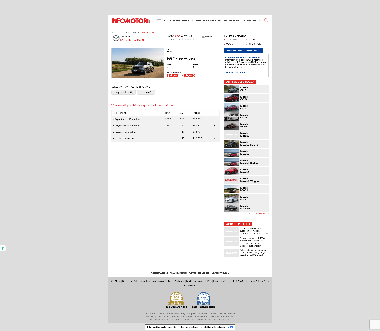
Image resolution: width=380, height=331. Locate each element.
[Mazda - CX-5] (231, 107)
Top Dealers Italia (246, 281)
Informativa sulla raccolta (161, 327)
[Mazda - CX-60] (231, 116)
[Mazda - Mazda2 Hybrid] (231, 144)
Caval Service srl (165, 319)
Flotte (222, 20)
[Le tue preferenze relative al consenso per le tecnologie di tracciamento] (3, 248)
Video (251, 40)
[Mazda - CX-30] (231, 98)
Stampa (208, 37)
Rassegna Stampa (155, 281)
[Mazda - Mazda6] (231, 171)
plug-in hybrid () (123, 92)
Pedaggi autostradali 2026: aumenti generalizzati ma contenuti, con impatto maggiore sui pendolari (252, 242)
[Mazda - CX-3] (231, 89)
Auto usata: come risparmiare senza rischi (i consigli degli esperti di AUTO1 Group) (254, 252)
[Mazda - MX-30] (231, 189)
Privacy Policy (262, 281)
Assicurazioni (159, 273)
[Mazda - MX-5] (231, 198)
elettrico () (146, 92)
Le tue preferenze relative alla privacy (203, 327)
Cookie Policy (190, 286)
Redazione (127, 281)
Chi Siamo (116, 281)
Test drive (232, 40)
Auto (167, 20)
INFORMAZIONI (256, 44)
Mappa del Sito (205, 281)
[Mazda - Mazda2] (231, 134)
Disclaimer (191, 281)
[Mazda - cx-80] (231, 125)
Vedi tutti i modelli (258, 214)
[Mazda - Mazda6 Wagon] (231, 180)
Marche (234, 20)
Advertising (139, 281)
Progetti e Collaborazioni (225, 281)
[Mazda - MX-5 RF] (231, 207)
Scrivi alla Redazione (175, 281)
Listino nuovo (127, 36)
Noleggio (209, 20)
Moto (176, 20)
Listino (246, 20)
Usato (257, 20)
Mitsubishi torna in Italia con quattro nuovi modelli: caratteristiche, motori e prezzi (254, 230)
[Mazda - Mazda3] (231, 153)
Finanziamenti (191, 20)
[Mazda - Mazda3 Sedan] (231, 162)
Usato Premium (220, 273)
